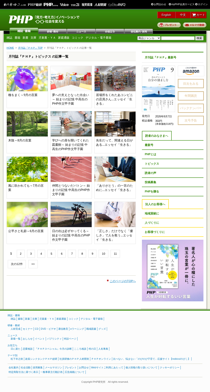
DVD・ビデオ (48, 328)
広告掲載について (74, 372)
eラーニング (77, 328)
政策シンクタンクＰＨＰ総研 (41, 358)
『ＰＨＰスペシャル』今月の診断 (53, 348)
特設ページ (70, 338)
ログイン (202, 4)
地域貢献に (152, 213)
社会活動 (26, 367)
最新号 (149, 145)
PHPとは (150, 154)
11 (115, 253)
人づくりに (152, 222)
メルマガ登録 (195, 24)
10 (103, 253)
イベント (40, 338)
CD (37, 328)
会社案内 (138, 31)
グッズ (102, 328)
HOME (10, 47)
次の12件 (17, 264)
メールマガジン (53, 367)
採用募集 (38, 367)
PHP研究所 (44, 19)
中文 (183, 14)
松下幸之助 (17, 358)
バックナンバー (191, 108)
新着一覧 (16, 338)
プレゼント (169, 24)
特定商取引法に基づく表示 (23, 372)
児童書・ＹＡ (47, 37)
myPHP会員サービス (183, 4)
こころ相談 (80, 348)
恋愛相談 (28, 348)
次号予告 (191, 120)
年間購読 (191, 95)
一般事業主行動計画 (51, 372)
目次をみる (191, 83)
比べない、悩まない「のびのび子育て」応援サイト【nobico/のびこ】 (151, 358)
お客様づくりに (155, 232)
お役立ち (110, 31)
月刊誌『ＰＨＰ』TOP (30, 47)
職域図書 (91, 328)
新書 (25, 37)
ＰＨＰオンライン (101, 358)
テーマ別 (12, 355)
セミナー (28, 328)
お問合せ (84, 367)
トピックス (152, 163)
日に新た (16, 348)
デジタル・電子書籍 (98, 37)
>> (33, 264)
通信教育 (63, 328)
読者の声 (150, 173)
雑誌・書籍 (14, 315)
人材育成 (16, 328)
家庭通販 (64, 37)
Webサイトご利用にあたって (107, 367)
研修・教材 (52, 31)
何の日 (92, 348)
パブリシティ (54, 338)
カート (200, 14)
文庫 (33, 37)
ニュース (81, 31)
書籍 (17, 37)
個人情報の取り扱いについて (142, 367)
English (166, 14)
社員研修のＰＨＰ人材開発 (74, 358)
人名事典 (103, 348)
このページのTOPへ (123, 281)
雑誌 (24, 31)
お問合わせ (159, 4)
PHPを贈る (152, 191)
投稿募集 (150, 182)
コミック (77, 37)
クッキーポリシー (169, 367)
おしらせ (28, 338)
